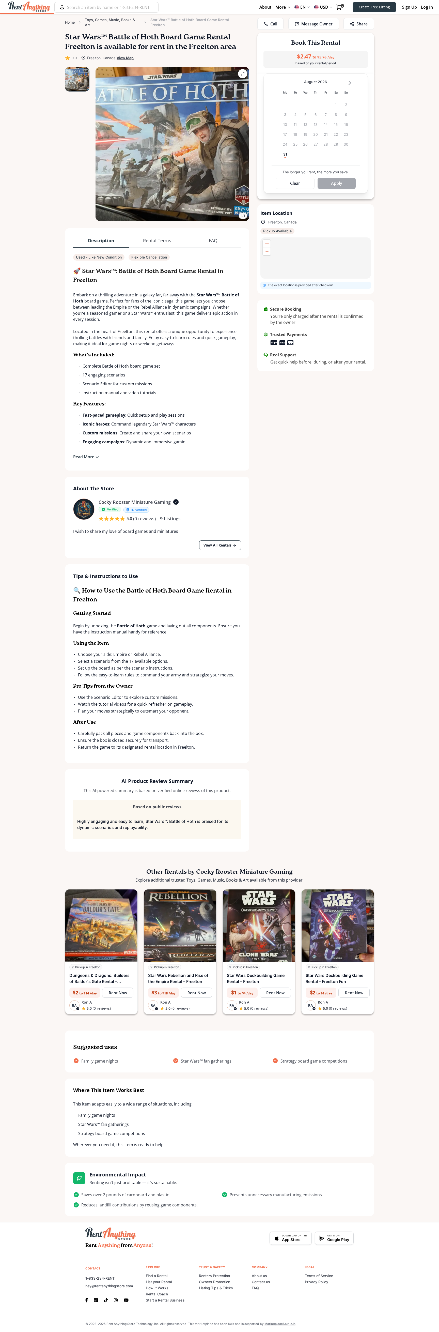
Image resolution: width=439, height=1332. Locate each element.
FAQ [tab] (213, 240)
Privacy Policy (316, 1282)
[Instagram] (116, 1300)
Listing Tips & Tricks (216, 1288)
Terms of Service (319, 1276)
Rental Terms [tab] (157, 240)
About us (259, 1276)
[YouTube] (126, 1300)
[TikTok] (106, 1300)
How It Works (157, 1288)
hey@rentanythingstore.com (109, 1286)
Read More (83, 457)
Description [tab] (101, 240)
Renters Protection (214, 1276)
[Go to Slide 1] (77, 79)
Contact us (261, 1282)
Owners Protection (214, 1282)
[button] (172, 144)
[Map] (315, 258)
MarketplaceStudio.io (279, 1324)
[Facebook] (88, 1300)
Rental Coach (157, 1294)
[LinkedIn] (96, 1300)
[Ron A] (84, 509)
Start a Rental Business (165, 1300)
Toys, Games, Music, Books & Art (110, 22)
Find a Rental (156, 1276)
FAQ (255, 1288)
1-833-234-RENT (100, 1278)
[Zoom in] (267, 244)
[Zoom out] (267, 251)
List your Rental (159, 1282)
